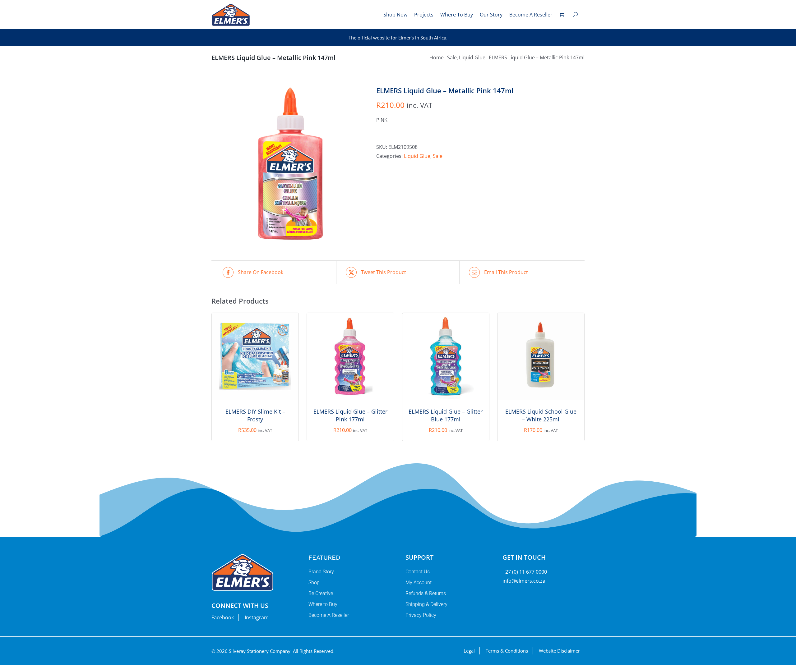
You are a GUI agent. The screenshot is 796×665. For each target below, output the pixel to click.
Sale (437, 156)
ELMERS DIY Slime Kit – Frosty (255, 415)
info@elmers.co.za (523, 580)
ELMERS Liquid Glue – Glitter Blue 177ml (446, 415)
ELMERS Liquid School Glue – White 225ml (540, 415)
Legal (469, 651)
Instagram (257, 617)
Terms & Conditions (507, 651)
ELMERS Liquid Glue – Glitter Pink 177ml (350, 415)
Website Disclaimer (559, 651)
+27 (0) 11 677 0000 (524, 571)
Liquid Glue (417, 156)
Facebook (222, 617)
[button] (575, 14)
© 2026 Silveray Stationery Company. (251, 651)
